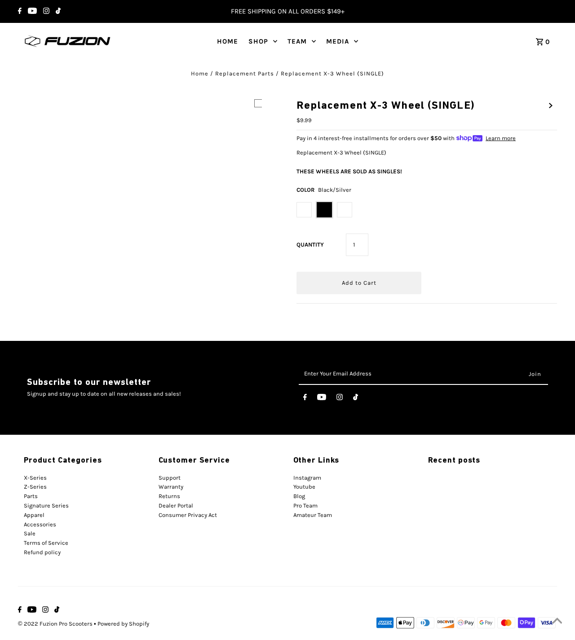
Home (199, 73)
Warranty (171, 486)
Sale (29, 533)
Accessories (40, 524)
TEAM (297, 41)
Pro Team (305, 505)
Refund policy (42, 552)
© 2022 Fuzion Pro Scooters (56, 623)
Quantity (310, 244)
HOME (227, 41)
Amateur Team (312, 515)
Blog (299, 496)
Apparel (34, 515)
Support (170, 477)
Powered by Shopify (123, 623)
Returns (169, 496)
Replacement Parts (244, 73)
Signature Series (46, 505)
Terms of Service (46, 542)
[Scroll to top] (557, 622)
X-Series (35, 477)
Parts (31, 496)
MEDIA (337, 41)
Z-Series (35, 486)
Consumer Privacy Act (188, 515)
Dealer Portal (176, 505)
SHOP (258, 41)
